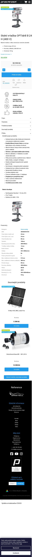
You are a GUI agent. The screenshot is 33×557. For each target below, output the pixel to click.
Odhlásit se (16, 444)
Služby (16, 422)
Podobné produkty (7, 125)
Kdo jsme (16, 412)
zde (21, 544)
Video (16, 426)
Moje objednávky (16, 442)
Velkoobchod (16, 440)
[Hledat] (21, 2)
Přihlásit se (16, 436)
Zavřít (3, 78)
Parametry (4, 122)
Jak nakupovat (16, 406)
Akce (16, 420)
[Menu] (29, 2)
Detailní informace (5, 54)
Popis (3, 118)
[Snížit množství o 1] (29, 69)
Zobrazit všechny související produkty (16, 377)
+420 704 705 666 (17, 447)
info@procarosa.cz (17, 449)
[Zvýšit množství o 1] (3, 69)
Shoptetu (24, 490)
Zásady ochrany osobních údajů (17, 410)
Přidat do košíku (16, 75)
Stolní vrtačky (24, 229)
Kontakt (17, 418)
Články (16, 424)
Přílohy (4, 133)
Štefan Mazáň (16, 490)
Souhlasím (16, 553)
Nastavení (16, 548)
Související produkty (7, 129)
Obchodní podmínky (17, 408)
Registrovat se (16, 438)
